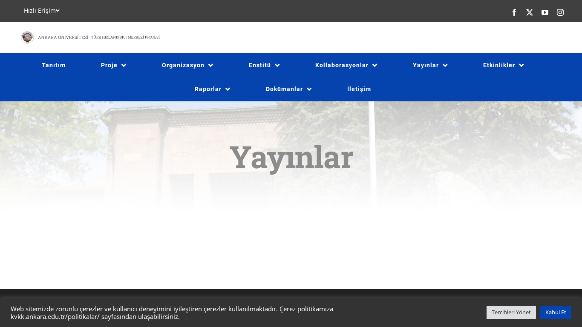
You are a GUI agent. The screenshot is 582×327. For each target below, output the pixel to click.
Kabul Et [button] (555, 312)
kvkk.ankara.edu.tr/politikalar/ (55, 316)
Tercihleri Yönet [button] (511, 312)
